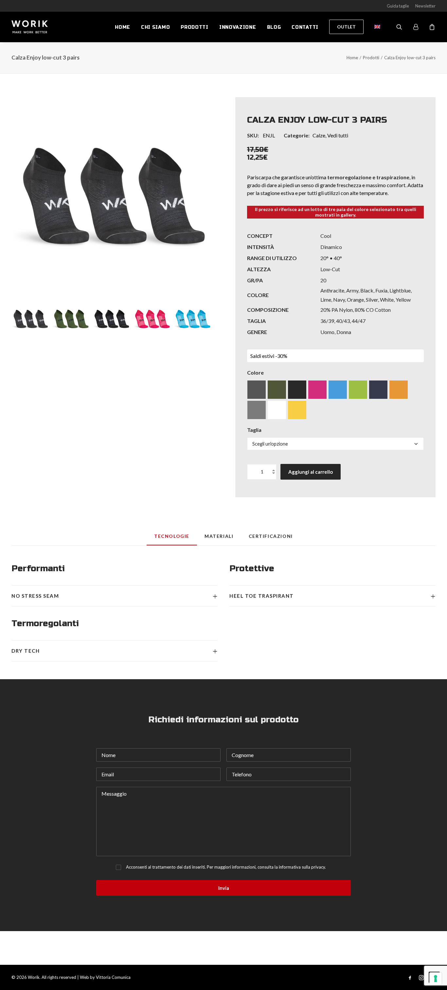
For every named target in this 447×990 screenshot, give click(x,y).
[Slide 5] (192, 319)
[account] (418, 26)
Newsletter (425, 6)
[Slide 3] (111, 319)
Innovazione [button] (237, 27)
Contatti (305, 27)
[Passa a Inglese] (375, 26)
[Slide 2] (71, 319)
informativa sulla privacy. (302, 867)
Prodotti (194, 27)
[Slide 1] (30, 319)
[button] (111, 197)
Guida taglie (398, 6)
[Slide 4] (152, 319)
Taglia (254, 430)
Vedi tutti (337, 135)
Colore (255, 372)
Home (122, 27)
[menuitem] (122, 27)
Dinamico (331, 247)
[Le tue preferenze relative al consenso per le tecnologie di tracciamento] (435, 978)
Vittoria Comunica (113, 977)
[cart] (431, 26)
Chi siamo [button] (155, 27)
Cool (325, 236)
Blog (274, 27)
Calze (319, 135)
